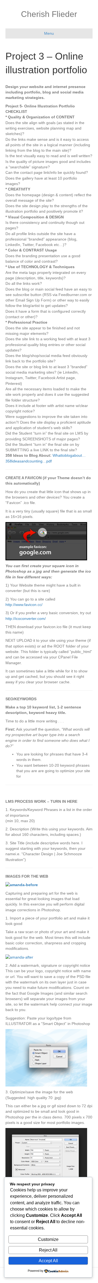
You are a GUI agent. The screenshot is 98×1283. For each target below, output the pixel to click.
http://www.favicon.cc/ (23, 604)
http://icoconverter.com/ (25, 618)
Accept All (48, 1260)
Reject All (48, 1250)
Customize (48, 1239)
